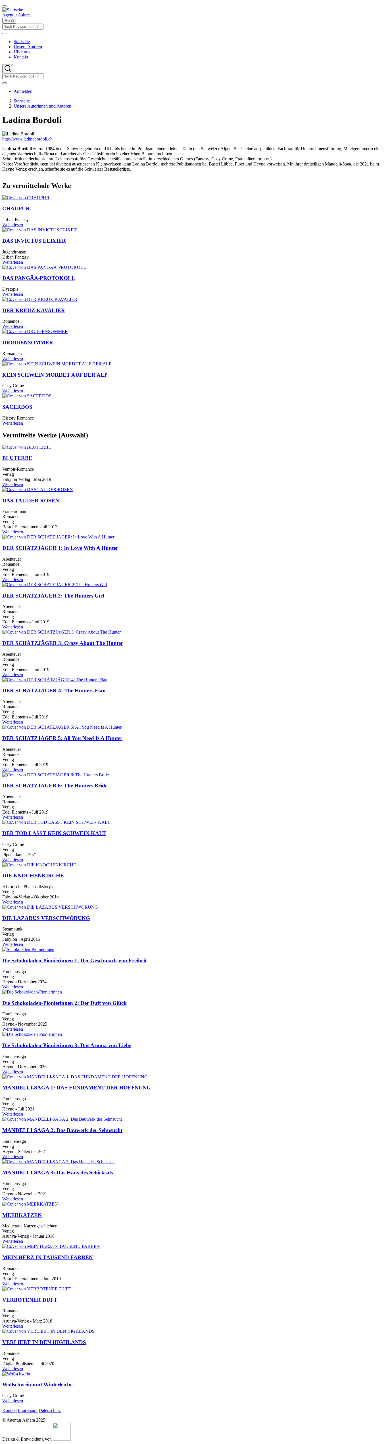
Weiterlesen (12, 224)
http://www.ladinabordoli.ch (27, 139)
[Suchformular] (7, 68)
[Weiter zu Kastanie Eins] (62, 1439)
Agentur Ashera (16, 14)
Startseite (22, 100)
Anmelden (23, 91)
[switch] (4, 6)
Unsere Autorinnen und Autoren (42, 106)
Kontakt (9, 1410)
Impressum (27, 1410)
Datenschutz (50, 1410)
